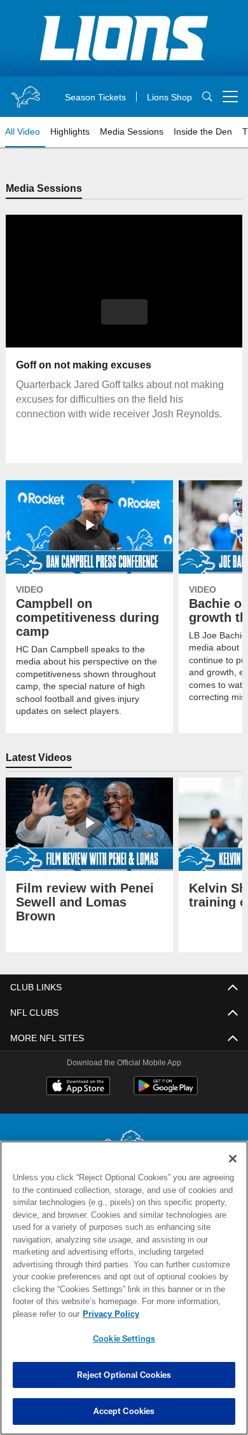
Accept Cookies (124, 1411)
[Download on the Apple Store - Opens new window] (78, 1088)
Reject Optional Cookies (124, 1375)
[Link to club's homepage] (25, 91)
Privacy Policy (108, 1314)
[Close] (233, 1159)
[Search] (207, 96)
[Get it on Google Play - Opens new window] (166, 1092)
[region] (124, 1288)
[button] (124, 312)
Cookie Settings (124, 1338)
